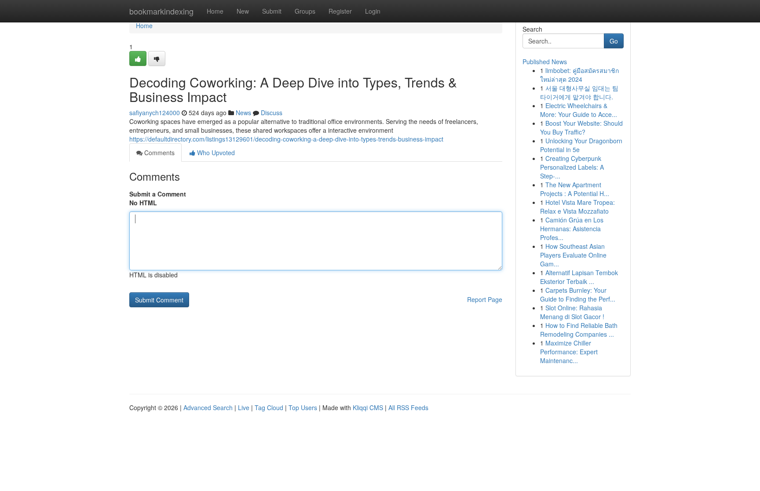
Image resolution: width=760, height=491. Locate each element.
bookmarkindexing (161, 11)
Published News (544, 61)
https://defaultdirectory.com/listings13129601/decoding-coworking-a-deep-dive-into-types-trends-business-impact (286, 139)
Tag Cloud (269, 407)
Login (372, 11)
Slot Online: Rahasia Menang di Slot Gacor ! (572, 312)
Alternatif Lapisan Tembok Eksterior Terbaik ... (579, 277)
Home (215, 11)
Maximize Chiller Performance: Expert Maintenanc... (569, 351)
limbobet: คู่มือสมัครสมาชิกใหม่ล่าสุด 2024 (579, 75)
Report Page (484, 299)
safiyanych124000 (154, 112)
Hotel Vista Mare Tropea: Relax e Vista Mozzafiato (577, 206)
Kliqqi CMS (368, 407)
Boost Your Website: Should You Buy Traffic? (581, 127)
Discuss (271, 112)
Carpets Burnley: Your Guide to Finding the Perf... (577, 294)
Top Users (303, 407)
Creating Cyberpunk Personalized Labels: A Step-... (572, 167)
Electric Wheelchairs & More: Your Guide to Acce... (578, 110)
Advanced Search (208, 407)
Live (243, 407)
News (243, 112)
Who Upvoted (215, 152)
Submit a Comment (157, 193)
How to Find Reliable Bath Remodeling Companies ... (579, 329)
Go (614, 40)
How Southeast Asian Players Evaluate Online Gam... (573, 255)
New (243, 11)
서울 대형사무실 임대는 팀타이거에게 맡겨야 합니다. (579, 92)
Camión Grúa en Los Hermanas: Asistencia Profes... (571, 228)
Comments (158, 152)
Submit (271, 11)
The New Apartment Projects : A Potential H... (574, 189)
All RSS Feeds (408, 407)
